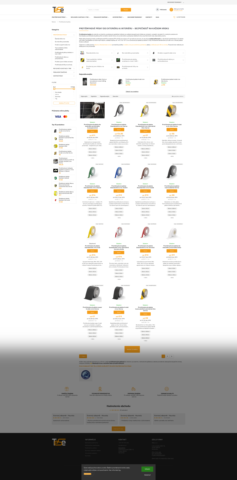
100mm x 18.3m (92, 155)
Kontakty (88, 455)
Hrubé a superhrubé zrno (62, 44)
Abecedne (115, 96)
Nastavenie (88, 474)
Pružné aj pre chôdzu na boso (64, 61)
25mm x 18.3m (92, 148)
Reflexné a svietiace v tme (62, 68)
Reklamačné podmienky (92, 445)
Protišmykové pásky (60, 35)
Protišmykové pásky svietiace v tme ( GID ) (64, 53)
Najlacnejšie (84, 96)
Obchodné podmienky (174, 2)
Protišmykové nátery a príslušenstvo (61, 57)
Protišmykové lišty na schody (63, 64)
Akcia (64, 94)
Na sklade (64, 92)
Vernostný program (91, 453)
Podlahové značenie (60, 72)
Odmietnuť (147, 475)
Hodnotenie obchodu (118, 405)
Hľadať (126, 9)
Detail (92, 131)
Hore (84, 356)
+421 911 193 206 (123, 442)
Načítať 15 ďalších (132, 349)
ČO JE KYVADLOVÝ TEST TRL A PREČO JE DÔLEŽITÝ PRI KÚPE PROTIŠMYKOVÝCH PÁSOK (105, 366)
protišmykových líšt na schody (159, 44)
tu (120, 470)
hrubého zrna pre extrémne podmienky (134, 44)
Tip (64, 98)
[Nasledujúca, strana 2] (168, 356)
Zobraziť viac (118, 429)
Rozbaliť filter (64, 103)
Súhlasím (147, 469)
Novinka (64, 96)
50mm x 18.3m (92, 152)
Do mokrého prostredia (62, 41)
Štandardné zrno (60, 38)
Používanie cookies (91, 448)
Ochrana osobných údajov (93, 450)
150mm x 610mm (119, 147)
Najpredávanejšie (104, 96)
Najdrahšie (94, 96)
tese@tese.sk (122, 445)
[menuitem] (60, 17)
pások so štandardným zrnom (103, 44)
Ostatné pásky (58, 76)
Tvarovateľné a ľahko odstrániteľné (61, 48)
